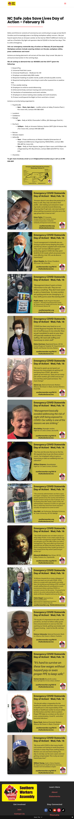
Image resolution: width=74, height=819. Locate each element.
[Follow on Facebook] (46, 810)
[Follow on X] (50, 810)
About (54, 792)
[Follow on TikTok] (63, 810)
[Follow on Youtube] (54, 810)
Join (19, 810)
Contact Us (19, 814)
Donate (54, 815)
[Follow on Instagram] (59, 810)
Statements (54, 796)
